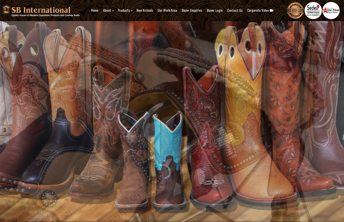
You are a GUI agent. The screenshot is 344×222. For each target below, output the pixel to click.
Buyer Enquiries (192, 10)
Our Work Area (167, 10)
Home (94, 10)
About (107, 10)
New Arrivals (145, 10)
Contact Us (234, 10)
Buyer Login (215, 10)
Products (124, 10)
